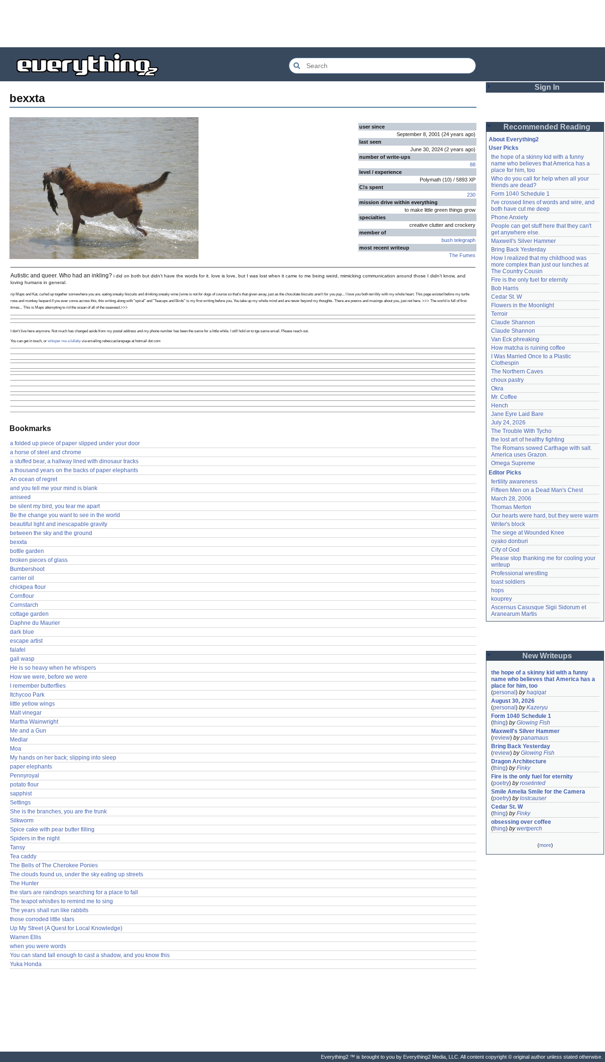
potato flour (24, 784)
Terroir (499, 314)
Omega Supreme (513, 463)
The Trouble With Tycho (521, 431)
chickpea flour (28, 587)
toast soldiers (508, 581)
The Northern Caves (517, 371)
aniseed (20, 497)
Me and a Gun (28, 730)
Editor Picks (505, 472)
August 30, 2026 (513, 701)
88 (472, 164)
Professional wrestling (519, 573)
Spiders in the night (35, 838)
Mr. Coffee (504, 397)
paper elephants (31, 766)
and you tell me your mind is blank (53, 488)
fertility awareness (514, 481)
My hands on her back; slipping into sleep (63, 757)
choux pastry (507, 380)
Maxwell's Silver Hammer (523, 241)
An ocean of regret (33, 479)
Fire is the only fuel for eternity (529, 279)
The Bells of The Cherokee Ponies (54, 865)
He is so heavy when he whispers (53, 668)
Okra (497, 388)
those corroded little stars (42, 919)
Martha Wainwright (34, 721)
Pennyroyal (24, 775)
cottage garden (29, 614)
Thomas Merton (511, 507)
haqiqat (536, 692)
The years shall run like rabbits (49, 910)
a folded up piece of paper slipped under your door (75, 443)
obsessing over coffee (521, 822)
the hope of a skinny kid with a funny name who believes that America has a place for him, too (541, 163)
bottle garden (27, 551)
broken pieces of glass (39, 560)
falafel (18, 650)
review (501, 737)
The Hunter (24, 883)
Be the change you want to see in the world (65, 515)
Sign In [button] (547, 87)
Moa (15, 748)
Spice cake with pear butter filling (52, 829)
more (545, 845)
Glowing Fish (533, 722)
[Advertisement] (302, 23)
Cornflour (22, 596)
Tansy (17, 847)
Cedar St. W (506, 297)
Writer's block (508, 524)
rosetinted (532, 783)
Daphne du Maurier (35, 623)
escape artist (26, 641)
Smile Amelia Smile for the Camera (538, 791)
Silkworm (22, 820)
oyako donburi (509, 541)
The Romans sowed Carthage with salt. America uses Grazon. (542, 451)
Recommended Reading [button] (546, 127)
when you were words (38, 946)
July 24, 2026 (508, 422)
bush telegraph (458, 240)
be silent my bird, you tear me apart (55, 506)
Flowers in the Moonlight (522, 305)
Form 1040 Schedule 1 (520, 193)
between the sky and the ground (51, 533)
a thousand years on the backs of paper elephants (74, 470)
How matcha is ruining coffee (528, 348)
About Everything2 (514, 139)
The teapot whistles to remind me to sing (61, 901)
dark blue (22, 632)
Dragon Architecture (518, 761)
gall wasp (22, 659)
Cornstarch (24, 605)
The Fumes (462, 255)
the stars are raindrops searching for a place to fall (74, 892)
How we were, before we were (48, 676)
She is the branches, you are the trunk (58, 811)
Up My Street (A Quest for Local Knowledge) (66, 928)
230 (471, 195)
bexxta (18, 542)
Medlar (19, 739)
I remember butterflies (38, 685)
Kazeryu (537, 707)
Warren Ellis (25, 937)
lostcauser (533, 798)
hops (497, 590)
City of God (505, 549)
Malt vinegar (26, 712)
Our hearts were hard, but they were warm (544, 515)
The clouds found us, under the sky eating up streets (76, 874)
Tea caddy (23, 856)
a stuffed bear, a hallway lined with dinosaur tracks (74, 461)
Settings (20, 802)
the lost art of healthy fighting (527, 439)
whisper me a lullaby (64, 341)
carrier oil (22, 578)
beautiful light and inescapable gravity (58, 524)
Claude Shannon (513, 322)
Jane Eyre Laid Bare (517, 414)
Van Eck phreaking (515, 339)
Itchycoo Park (27, 694)
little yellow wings (32, 703)
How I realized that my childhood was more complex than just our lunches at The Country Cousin (540, 265)
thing (499, 722)
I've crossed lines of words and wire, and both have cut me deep (543, 205)
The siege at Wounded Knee (527, 532)
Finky (523, 768)
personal (504, 692)
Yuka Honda (26, 964)
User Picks (504, 148)
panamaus (534, 737)
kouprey (501, 599)
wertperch (529, 828)
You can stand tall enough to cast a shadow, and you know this (90, 955)
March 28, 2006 (511, 498)
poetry (501, 783)
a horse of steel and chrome (45, 452)
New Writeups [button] (547, 656)
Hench (499, 405)
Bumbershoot (27, 569)
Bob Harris (505, 288)
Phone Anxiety (509, 217)
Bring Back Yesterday (518, 249)
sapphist (21, 793)
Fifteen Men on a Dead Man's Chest (537, 490)
